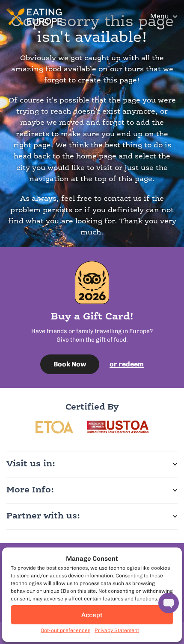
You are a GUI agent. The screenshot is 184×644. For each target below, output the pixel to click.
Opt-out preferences (65, 630)
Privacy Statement (117, 630)
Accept (92, 615)
